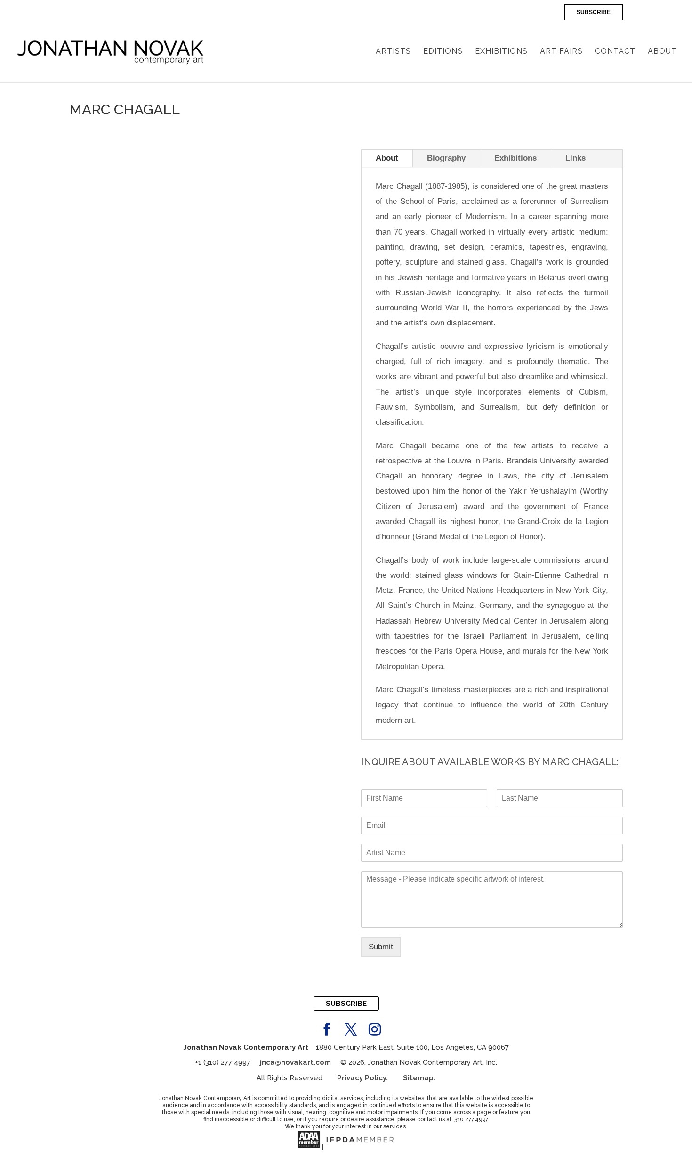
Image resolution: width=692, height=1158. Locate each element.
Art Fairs (561, 52)
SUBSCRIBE (594, 12)
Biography (446, 158)
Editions (443, 52)
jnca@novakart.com (295, 1062)
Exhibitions (501, 52)
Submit (381, 946)
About (662, 52)
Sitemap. (419, 1078)
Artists (393, 52)
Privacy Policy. (370, 1078)
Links (575, 158)
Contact (615, 52)
